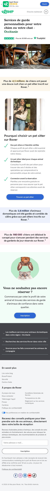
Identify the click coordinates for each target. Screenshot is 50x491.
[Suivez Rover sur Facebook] (16, 475)
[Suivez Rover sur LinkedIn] (25, 475)
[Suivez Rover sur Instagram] (20, 475)
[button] (1, 4)
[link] (25, 197)
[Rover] (7, 11)
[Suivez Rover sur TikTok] (34, 475)
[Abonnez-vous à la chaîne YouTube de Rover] (30, 475)
